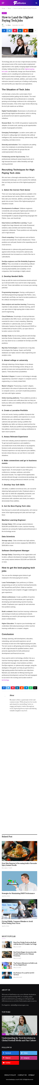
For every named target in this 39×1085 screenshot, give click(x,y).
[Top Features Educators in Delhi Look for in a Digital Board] (7, 965)
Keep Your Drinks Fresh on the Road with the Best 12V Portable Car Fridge (25, 943)
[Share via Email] (30, 30)
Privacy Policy (10, 1075)
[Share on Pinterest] (14, 30)
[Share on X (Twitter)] (9, 30)
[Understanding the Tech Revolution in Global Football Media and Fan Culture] (19, 1025)
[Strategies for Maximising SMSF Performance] (19, 881)
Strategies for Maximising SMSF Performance (18, 893)
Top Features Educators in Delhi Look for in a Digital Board (25, 964)
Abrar (9, 25)
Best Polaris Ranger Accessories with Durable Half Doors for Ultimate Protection (25, 954)
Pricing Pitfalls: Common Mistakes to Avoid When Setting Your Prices (17, 922)
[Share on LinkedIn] (20, 30)
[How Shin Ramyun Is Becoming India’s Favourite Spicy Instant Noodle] (19, 851)
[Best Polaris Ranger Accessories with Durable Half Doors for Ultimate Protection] (7, 954)
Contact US (22, 1075)
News (4, 13)
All (4, 1034)
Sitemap (31, 1075)
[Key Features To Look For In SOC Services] (7, 975)
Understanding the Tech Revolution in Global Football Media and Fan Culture (19, 1039)
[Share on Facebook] (4, 30)
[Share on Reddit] (25, 30)
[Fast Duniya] (19, 3)
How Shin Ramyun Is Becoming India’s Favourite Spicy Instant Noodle (19, 864)
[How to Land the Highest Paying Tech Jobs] (19, 46)
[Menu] (3, 3)
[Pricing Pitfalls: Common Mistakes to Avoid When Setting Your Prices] (19, 909)
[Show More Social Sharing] (35, 30)
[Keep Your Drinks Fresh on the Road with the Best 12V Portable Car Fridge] (7, 944)
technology (5, 680)
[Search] (36, 3)
